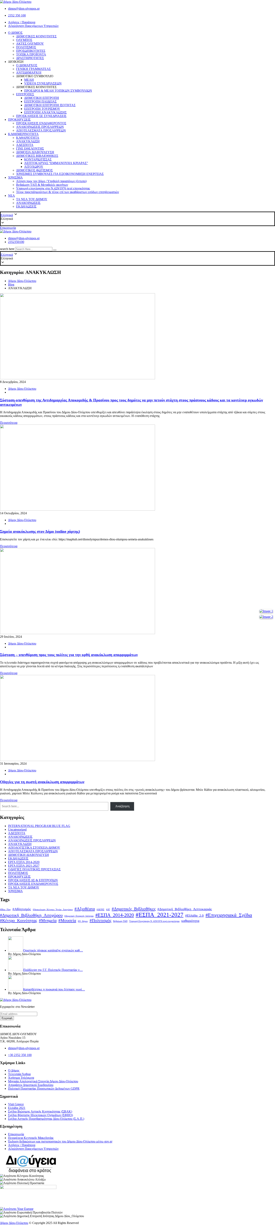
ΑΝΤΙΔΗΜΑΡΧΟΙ (28, 72)
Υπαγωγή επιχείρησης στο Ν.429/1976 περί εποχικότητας (53, 188)
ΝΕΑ (11, 195)
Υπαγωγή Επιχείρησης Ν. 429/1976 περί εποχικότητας (154, 921)
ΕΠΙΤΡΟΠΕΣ (25, 94)
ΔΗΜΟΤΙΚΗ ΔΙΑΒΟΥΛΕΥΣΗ (28, 855)
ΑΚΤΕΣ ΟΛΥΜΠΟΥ (30, 43)
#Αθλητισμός (21, 909)
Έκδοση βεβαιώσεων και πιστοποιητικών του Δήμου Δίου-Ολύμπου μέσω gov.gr (60, 1141)
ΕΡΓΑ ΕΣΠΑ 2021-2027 (23, 865)
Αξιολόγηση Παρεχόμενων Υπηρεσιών (33, 26)
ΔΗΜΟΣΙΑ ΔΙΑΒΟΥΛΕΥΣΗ (35, 152)
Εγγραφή (7, 1018)
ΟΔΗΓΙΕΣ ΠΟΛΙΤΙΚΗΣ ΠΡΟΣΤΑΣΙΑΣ (34, 869)
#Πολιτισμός (100, 920)
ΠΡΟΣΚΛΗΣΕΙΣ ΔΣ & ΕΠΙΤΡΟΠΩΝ (33, 880)
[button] (137, 219)
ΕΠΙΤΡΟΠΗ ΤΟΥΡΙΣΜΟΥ (42, 108)
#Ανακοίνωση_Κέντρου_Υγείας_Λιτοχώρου (53, 909)
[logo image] (15, 231)
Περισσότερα (8, 422)
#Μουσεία (67, 920)
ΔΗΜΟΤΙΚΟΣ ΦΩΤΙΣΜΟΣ (34, 170)
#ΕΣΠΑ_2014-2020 (114, 915)
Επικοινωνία (8, 227)
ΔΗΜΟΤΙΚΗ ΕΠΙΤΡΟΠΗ (41, 98)
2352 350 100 (17, 15)
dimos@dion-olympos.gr (24, 8)
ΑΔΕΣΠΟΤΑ (24, 145)
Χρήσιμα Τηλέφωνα (21, 1077)
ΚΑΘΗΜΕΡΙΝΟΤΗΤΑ (23, 134)
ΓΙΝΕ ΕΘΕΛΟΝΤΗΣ (30, 148)
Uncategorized (17, 829)
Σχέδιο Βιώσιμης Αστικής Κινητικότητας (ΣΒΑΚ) (40, 1111)
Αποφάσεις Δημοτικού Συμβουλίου (30, 1085)
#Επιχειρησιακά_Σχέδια (229, 915)
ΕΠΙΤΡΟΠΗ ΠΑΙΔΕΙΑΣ (40, 101)
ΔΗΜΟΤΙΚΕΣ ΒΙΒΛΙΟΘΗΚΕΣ (37, 155)
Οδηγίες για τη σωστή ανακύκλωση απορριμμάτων (42, 782)
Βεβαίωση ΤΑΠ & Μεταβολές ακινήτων (42, 184)
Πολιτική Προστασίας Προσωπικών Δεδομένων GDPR (44, 1088)
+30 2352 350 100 (20, 1055)
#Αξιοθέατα (84, 908)
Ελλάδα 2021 (16, 1108)
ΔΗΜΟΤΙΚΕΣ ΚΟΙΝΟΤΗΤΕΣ (36, 36)
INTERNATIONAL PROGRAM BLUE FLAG (39, 826)
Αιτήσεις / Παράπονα (21, 22)
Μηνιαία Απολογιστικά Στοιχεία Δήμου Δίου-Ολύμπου (43, 1081)
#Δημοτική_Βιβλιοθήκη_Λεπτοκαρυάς (184, 909)
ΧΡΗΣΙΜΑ (15, 177)
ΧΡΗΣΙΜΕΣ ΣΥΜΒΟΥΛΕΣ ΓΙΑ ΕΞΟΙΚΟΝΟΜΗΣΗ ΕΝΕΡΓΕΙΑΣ (60, 174)
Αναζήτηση (122, 806)
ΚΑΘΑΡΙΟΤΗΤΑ (27, 137)
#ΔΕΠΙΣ (100, 909)
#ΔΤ (108, 909)
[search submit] (54, 250)
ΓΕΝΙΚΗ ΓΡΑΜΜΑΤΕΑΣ (33, 69)
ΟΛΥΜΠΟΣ (24, 40)
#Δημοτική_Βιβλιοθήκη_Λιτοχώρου (31, 915)
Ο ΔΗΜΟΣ (15, 32)
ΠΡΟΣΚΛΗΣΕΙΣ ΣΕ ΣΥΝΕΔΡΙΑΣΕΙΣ (41, 116)
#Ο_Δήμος (83, 921)
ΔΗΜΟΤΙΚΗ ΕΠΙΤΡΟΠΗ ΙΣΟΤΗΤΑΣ (49, 105)
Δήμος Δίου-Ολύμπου (22, 388)
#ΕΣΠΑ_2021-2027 (159, 914)
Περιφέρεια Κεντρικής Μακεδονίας (31, 1138)
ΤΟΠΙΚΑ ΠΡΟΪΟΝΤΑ (31, 54)
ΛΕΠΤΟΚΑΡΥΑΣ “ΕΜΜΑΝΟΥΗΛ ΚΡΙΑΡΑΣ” (56, 163)
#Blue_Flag (5, 909)
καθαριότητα (190, 921)
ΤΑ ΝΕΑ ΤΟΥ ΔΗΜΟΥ (31, 199)
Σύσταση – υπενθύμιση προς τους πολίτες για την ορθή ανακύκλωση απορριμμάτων (69, 655)
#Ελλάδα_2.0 (194, 915)
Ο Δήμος (13, 1070)
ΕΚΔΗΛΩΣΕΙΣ (26, 206)
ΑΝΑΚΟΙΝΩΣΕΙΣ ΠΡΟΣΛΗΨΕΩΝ (40, 127)
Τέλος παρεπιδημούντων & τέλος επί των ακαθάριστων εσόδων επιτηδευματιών (67, 192)
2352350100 (16, 242)
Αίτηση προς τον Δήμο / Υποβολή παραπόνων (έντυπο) (51, 181)
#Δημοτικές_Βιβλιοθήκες (134, 908)
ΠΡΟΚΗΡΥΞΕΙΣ (19, 119)
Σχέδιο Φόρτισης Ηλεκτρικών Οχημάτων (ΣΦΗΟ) (40, 1115)
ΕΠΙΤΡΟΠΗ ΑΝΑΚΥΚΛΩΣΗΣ (45, 112)
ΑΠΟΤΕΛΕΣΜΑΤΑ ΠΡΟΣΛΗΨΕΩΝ (41, 130)
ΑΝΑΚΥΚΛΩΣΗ (28, 141)
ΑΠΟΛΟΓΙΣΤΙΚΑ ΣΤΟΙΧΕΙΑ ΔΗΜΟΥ (34, 847)
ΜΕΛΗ (29, 79)
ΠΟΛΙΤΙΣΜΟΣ (26, 47)
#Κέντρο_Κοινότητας (18, 920)
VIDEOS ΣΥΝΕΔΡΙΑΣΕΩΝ (43, 83)
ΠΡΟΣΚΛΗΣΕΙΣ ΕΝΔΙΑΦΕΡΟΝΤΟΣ (41, 123)
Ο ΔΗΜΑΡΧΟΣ (26, 65)
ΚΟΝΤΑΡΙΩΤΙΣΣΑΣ (38, 159)
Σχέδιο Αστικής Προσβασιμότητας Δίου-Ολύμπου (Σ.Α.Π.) (46, 1118)
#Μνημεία (48, 920)
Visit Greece (16, 1104)
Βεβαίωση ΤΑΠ (120, 921)
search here (7, 249)
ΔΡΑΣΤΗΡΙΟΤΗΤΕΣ (30, 58)
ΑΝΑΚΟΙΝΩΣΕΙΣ (28, 203)
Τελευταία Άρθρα (19, 1074)
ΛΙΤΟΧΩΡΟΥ (33, 166)
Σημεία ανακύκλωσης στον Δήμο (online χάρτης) (40, 531)
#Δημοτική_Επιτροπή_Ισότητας (79, 916)
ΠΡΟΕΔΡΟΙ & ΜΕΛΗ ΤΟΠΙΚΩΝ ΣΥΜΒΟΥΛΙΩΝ (58, 90)
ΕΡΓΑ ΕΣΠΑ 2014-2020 (23, 862)
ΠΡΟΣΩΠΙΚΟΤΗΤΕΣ (30, 50)
